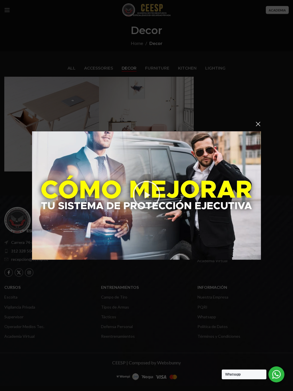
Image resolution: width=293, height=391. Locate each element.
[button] (146, 195)
